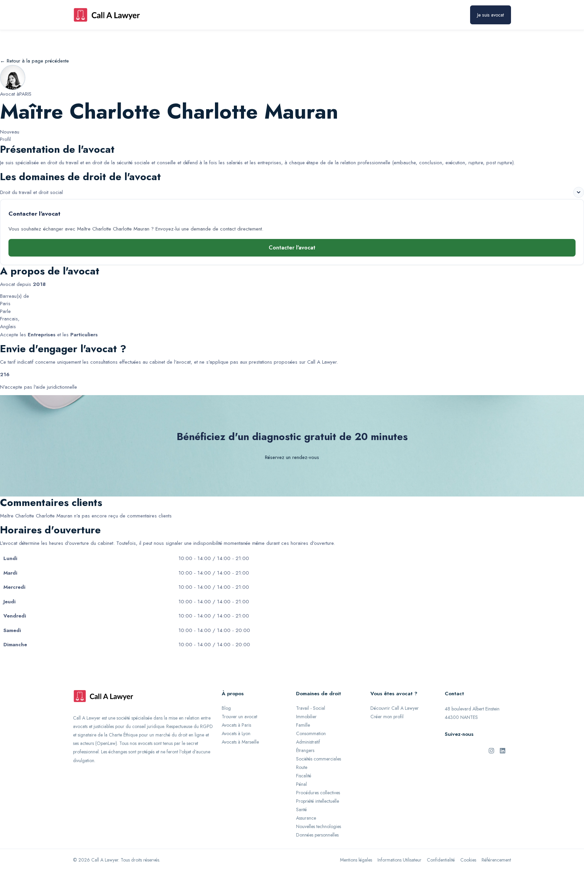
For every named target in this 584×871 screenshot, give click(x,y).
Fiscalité (303, 775)
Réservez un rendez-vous (292, 457)
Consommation (311, 733)
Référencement (496, 859)
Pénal (301, 784)
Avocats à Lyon (236, 733)
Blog (226, 708)
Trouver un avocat (239, 716)
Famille (303, 725)
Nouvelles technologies (318, 826)
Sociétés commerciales (318, 758)
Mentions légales (356, 859)
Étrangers (305, 750)
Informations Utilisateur (399, 859)
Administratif (308, 742)
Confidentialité (441, 859)
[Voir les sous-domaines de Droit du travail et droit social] (578, 192)
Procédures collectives (318, 792)
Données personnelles (317, 834)
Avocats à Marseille (240, 742)
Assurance (306, 818)
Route (301, 767)
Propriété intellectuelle (317, 801)
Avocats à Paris (236, 725)
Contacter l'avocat (292, 247)
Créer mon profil (387, 716)
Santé (301, 809)
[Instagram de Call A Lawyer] (491, 750)
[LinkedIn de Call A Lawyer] (502, 750)
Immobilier (306, 716)
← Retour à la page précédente (34, 61)
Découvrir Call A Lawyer (394, 708)
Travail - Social (310, 708)
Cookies (468, 859)
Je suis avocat (490, 14)
